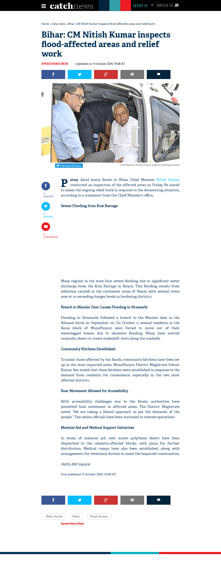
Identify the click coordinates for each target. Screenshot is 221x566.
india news (58, 24)
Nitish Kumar (168, 179)
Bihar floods (54, 516)
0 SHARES (48, 195)
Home (45, 24)
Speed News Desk (55, 64)
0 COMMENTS (49, 235)
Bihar (76, 516)
